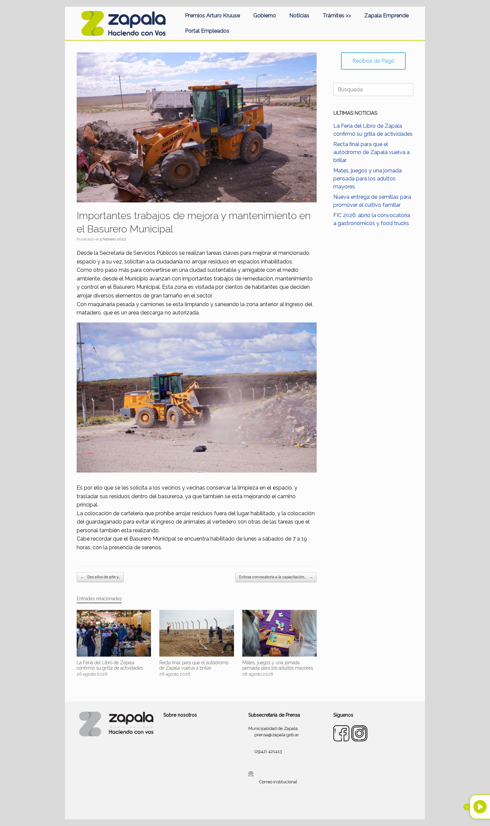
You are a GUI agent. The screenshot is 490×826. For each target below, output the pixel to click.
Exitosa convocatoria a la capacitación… (276, 577)
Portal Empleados (207, 31)
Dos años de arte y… (100, 577)
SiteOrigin (253, 806)
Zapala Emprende (386, 15)
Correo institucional (278, 781)
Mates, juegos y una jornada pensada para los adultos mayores (367, 178)
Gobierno (264, 15)
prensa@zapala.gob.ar (276, 734)
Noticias (299, 15)
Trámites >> (337, 15)
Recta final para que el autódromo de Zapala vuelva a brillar (371, 152)
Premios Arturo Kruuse (212, 15)
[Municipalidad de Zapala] (123, 23)
